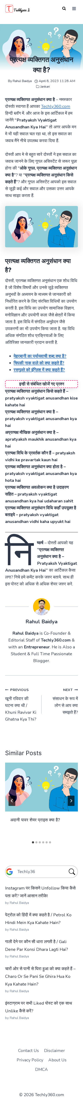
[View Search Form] (64, 8)
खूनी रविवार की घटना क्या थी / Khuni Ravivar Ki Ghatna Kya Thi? (20, 705)
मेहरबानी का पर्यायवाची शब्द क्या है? (40, 356)
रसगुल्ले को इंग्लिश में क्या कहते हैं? (39, 370)
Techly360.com (55, 106)
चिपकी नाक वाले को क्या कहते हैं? (39, 363)
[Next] (71, 801)
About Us (57, 1060)
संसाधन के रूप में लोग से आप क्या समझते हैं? (65, 701)
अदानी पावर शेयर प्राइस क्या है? (35, 819)
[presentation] (41, 787)
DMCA (41, 1069)
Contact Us (28, 1050)
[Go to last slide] (12, 801)
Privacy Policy (30, 1060)
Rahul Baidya (22, 81)
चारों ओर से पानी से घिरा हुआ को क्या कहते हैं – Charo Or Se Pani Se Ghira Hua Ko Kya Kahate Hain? (40, 976)
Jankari (45, 86)
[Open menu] (74, 8)
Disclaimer (54, 1050)
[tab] (33, 842)
